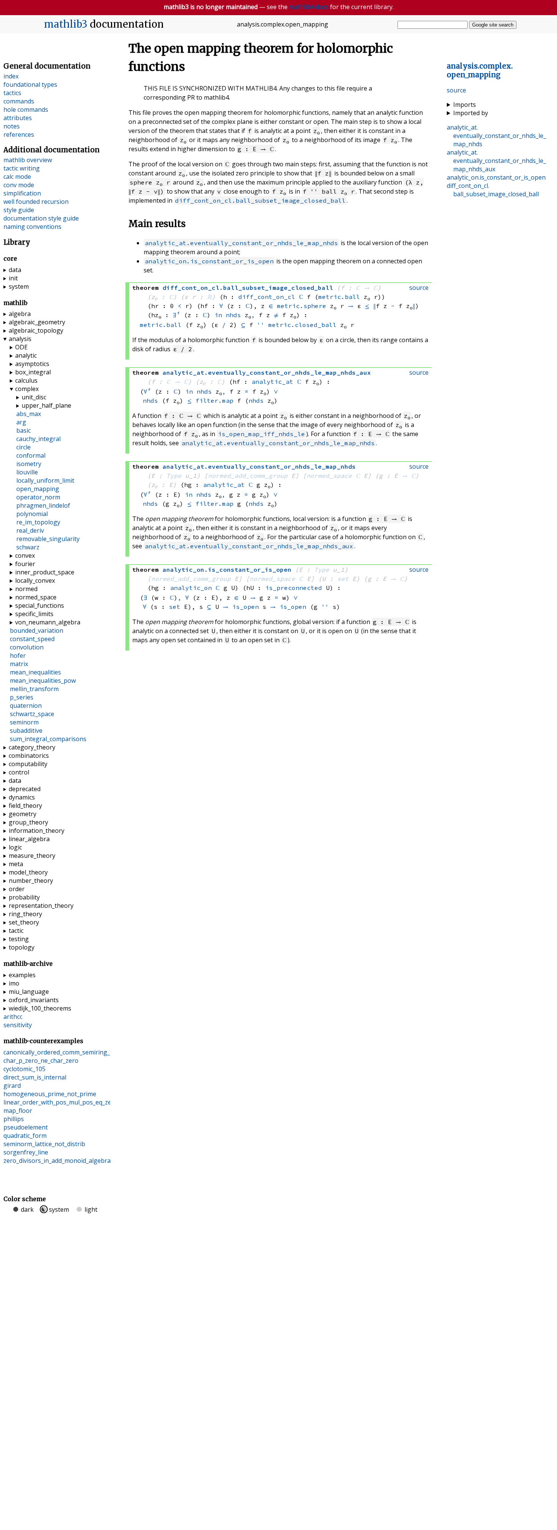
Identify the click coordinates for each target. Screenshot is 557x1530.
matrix (19, 664)
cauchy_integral (38, 439)
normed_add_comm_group (248, 475)
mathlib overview (27, 160)
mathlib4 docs (309, 7)
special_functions (39, 605)
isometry (28, 464)
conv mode (18, 185)
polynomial (32, 514)
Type (173, 475)
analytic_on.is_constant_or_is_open (209, 261)
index (11, 76)
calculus (26, 380)
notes (11, 126)
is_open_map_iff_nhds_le (261, 434)
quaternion (26, 705)
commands (18, 101)
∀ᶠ (147, 391)
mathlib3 (66, 24)
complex (27, 389)
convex (25, 555)
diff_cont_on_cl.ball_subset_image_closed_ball (260, 200)
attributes (17, 118)
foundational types (30, 84)
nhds (233, 315)
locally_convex (35, 580)
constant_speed (32, 639)
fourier (25, 564)
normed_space (329, 475)
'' (260, 325)
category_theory (32, 747)
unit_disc (34, 397)
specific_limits (34, 614)
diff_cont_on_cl (266, 296)
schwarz (27, 547)
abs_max (28, 414)
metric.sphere (301, 306)
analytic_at (272, 381)
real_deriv (30, 530)
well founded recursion (36, 201)
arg (21, 422)
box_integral (33, 372)
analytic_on (191, 587)
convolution (27, 647)
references (18, 134)
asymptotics (32, 364)
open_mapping (37, 489)
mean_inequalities (35, 672)
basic (23, 430)
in (218, 315)
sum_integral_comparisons (48, 739)
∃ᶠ (176, 315)
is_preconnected (293, 587)
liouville (27, 472)
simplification (22, 193)
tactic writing (21, 168)
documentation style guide (41, 218)
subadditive (26, 730)
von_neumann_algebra (47, 622)
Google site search (492, 25)
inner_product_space (44, 572)
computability (28, 764)
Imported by (470, 113)
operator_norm (38, 497)
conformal (30, 455)
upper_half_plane (46, 405)
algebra (20, 314)
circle (23, 447)
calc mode (17, 176)
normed (26, 589)
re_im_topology (38, 522)
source (456, 90)
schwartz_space (32, 714)
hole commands (25, 109)
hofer (18, 655)
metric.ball (339, 296)
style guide (18, 210)
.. (480, 70)
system (19, 286)
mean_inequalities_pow (43, 680)
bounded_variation (36, 630)
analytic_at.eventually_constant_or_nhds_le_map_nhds (241, 243)
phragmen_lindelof (43, 505)
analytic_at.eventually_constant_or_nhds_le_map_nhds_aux (249, 546)
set (343, 578)
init (13, 278)
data (15, 270)
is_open (245, 606)
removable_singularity (48, 539)
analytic (26, 355)
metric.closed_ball (302, 325)
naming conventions (32, 226)
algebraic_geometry (37, 322)
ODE (21, 347)
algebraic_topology (36, 330)
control (19, 772)
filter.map (214, 400)
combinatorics (29, 755)
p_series (21, 697)
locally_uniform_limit (45, 480)
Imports (464, 104)
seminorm (24, 722)
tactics (12, 93)
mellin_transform (34, 689)
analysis (20, 339)
